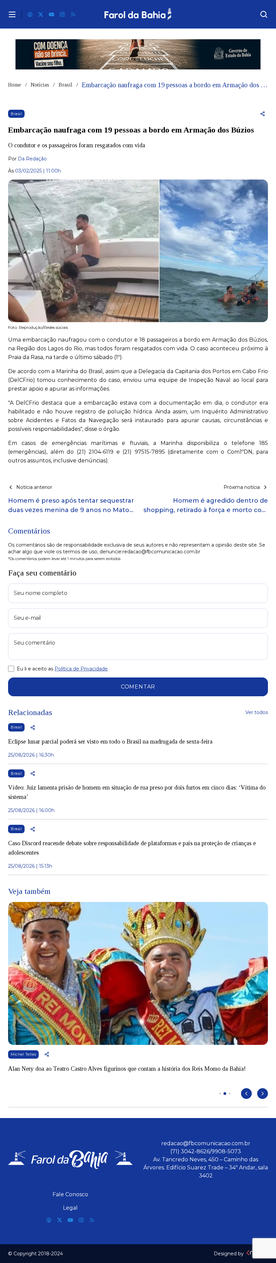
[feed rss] (73, 14)
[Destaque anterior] (246, 1093)
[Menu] (12, 14)
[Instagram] (62, 14)
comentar (138, 687)
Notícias (40, 85)
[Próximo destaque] (262, 1093)
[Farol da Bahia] (138, 14)
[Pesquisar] (264, 14)
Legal (70, 1208)
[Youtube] (51, 14)
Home (14, 85)
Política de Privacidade (81, 669)
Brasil (65, 85)
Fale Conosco (70, 1194)
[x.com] (40, 14)
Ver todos (256, 712)
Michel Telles (23, 1054)
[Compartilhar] (262, 113)
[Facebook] (30, 14)
